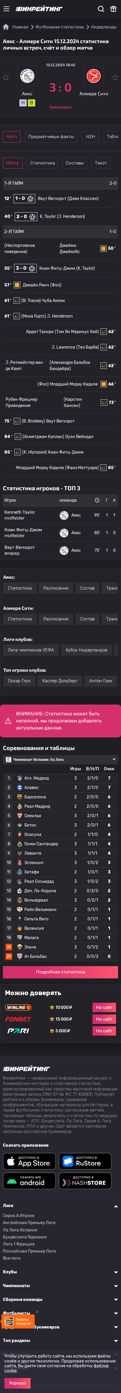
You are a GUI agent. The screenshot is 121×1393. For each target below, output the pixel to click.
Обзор (12, 163)
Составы (75, 163)
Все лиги (12, 1258)
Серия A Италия (18, 1215)
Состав (87, 588)
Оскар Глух (19, 680)
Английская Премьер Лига (29, 1222)
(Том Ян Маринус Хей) (77, 331)
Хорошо (17, 1383)
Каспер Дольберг (60, 680)
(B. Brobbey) (33, 421)
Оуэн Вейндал (79, 436)
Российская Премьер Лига (29, 1251)
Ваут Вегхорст (52, 198)
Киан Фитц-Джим (57, 268)
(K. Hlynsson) (34, 452)
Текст (101, 163)
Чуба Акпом (53, 300)
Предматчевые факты (51, 136)
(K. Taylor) (85, 268)
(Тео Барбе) (87, 347)
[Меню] (6, 8)
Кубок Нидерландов (86, 650)
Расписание (55, 588)
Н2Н (90, 136)
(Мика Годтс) (33, 316)
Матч (11, 136)
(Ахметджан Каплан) (43, 436)
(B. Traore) (31, 300)
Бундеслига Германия (25, 1237)
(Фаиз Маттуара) (82, 467)
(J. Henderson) (71, 216)
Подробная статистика (60, 972)
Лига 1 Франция (19, 1244)
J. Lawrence (63, 347)
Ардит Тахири (40, 331)
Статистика (42, 163)
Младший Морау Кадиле (74, 384)
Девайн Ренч (36, 285)
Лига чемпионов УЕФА (31, 650)
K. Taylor (48, 216)
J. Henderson (60, 316)
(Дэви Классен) (83, 198)
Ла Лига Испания (20, 1230)
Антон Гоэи (100, 680)
